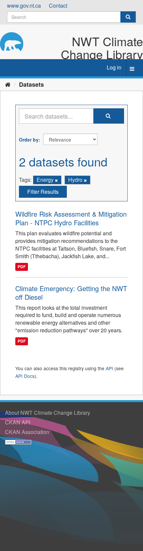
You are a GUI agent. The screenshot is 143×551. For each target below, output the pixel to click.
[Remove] (56, 180)
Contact (58, 5)
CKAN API (17, 422)
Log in (114, 67)
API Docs (25, 376)
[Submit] (128, 17)
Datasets (31, 84)
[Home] (8, 84)
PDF (22, 267)
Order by (29, 139)
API (109, 368)
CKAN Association (27, 432)
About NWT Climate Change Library (47, 412)
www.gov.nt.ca (24, 5)
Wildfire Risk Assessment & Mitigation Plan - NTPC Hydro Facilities (71, 218)
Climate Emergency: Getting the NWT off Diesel (71, 292)
